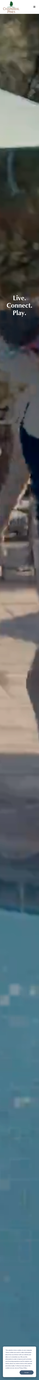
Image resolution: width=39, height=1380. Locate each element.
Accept (26, 1372)
